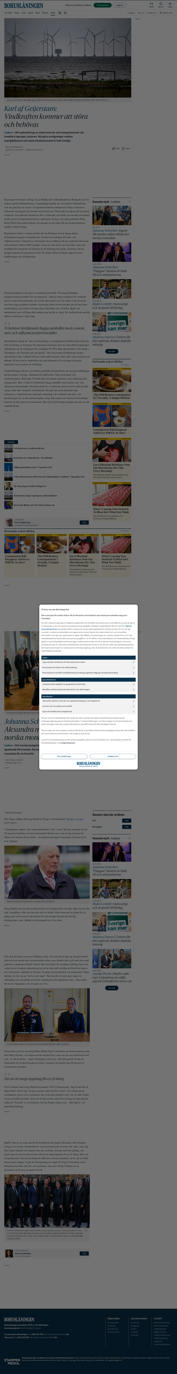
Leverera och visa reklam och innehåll (57, 706)
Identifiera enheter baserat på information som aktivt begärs (66, 689)
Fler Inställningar (64, 756)
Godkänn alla (113, 756)
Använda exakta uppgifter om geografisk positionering (63, 684)
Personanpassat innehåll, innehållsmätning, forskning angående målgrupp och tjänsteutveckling (80, 673)
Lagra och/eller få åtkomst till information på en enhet (63, 662)
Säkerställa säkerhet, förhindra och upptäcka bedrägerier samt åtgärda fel (71, 701)
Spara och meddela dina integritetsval (57, 711)
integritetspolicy (68, 742)
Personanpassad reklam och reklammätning (59, 667)
